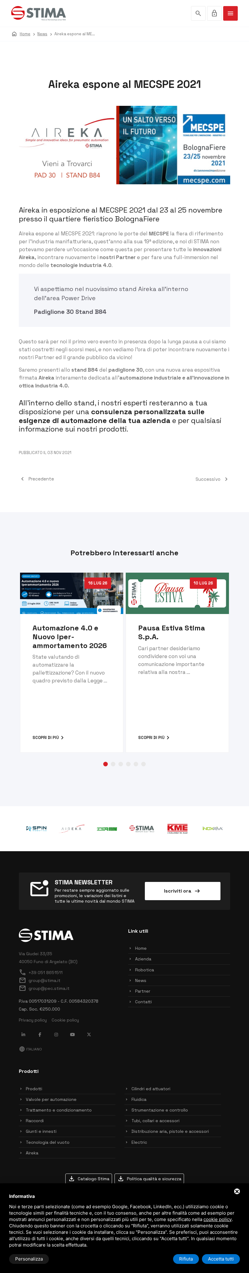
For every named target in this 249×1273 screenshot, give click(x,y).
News (140, 980)
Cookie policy (65, 1020)
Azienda (143, 959)
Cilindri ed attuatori (150, 1088)
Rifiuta (186, 1259)
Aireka (147, 289)
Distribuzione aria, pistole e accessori (170, 1131)
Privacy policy (33, 1020)
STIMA (201, 241)
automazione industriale (150, 377)
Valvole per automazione (51, 1099)
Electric (139, 1142)
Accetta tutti (221, 1259)
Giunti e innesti (41, 1131)
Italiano (30, 1049)
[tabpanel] (71, 663)
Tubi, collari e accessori (155, 1120)
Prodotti (34, 1088)
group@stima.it (39, 980)
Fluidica (138, 1099)
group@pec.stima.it (44, 988)
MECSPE (159, 233)
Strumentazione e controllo (159, 1110)
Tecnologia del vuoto (48, 1142)
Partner (142, 991)
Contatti (143, 1001)
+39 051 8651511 (41, 972)
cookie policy (217, 1219)
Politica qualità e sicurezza (149, 1178)
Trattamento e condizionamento (59, 1110)
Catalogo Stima (88, 1178)
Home (141, 948)
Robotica (144, 970)
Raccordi (35, 1120)
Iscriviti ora (182, 891)
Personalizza (29, 1259)
